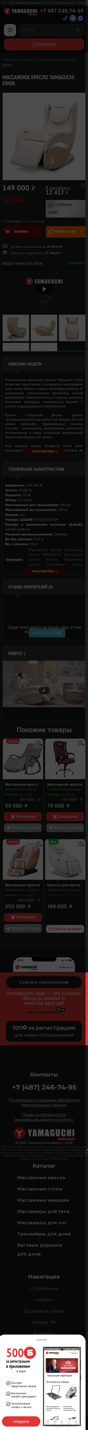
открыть (21, 1421)
